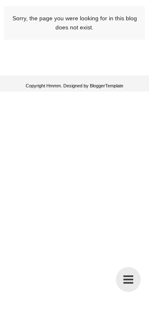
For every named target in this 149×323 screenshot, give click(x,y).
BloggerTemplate (106, 85)
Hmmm (53, 85)
